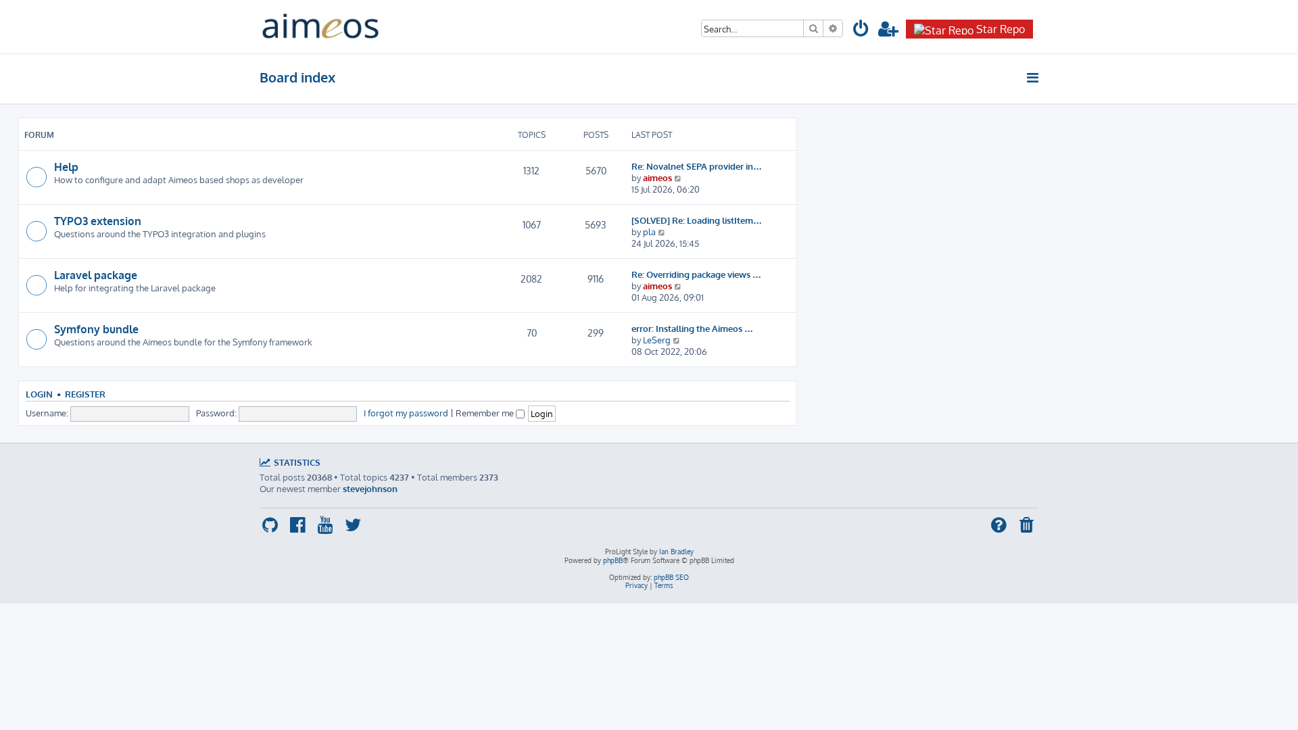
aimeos (657, 177)
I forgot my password (406, 412)
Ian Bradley (676, 552)
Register (85, 394)
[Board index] (320, 27)
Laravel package (95, 275)
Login (39, 394)
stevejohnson (370, 488)
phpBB (613, 560)
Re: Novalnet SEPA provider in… (696, 166)
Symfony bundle (96, 329)
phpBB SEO (671, 577)
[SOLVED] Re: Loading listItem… (696, 220)
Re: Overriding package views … (696, 274)
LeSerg (657, 339)
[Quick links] (1033, 78)
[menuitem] (861, 30)
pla (649, 231)
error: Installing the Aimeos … (692, 328)
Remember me (486, 412)
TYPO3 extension (97, 221)
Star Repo (1000, 29)
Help (66, 167)
